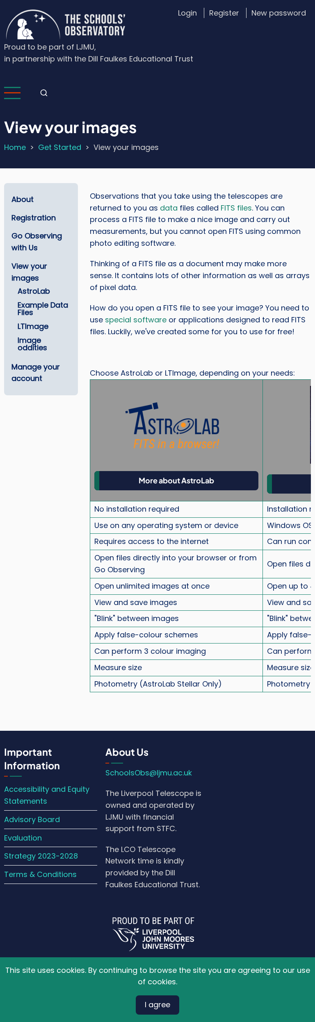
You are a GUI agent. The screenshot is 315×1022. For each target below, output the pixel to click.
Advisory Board (32, 819)
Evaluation (23, 838)
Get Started (59, 147)
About (22, 199)
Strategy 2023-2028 (41, 856)
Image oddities (32, 344)
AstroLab (34, 291)
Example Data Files (43, 308)
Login (187, 13)
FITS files (236, 208)
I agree (157, 1004)
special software (136, 320)
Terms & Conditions (40, 874)
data (169, 208)
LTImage (33, 326)
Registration (33, 218)
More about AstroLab (176, 480)
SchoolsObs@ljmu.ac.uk (148, 773)
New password (278, 13)
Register (224, 13)
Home (15, 147)
